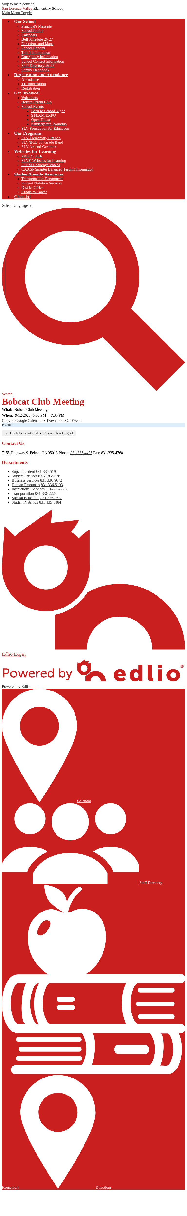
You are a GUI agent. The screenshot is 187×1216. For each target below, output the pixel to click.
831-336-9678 (49, 476)
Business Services (25, 480)
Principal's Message (36, 26)
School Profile (32, 30)
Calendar (84, 801)
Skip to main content (18, 4)
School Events (32, 106)
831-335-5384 (50, 502)
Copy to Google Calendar (22, 420)
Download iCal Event (64, 420)
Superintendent (23, 472)
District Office (32, 187)
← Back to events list (21, 433)
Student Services (24, 476)
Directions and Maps (37, 44)
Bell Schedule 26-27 (37, 39)
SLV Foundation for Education (45, 128)
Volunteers (29, 98)
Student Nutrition (25, 502)
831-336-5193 (52, 485)
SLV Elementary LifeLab (41, 138)
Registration (30, 88)
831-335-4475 (81, 453)
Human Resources (26, 485)
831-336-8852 (56, 489)
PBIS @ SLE (31, 156)
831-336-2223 (46, 493)
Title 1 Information (35, 52)
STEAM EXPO (43, 115)
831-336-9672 (51, 480)
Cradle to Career (34, 192)
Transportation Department (42, 179)
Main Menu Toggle (17, 13)
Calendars (29, 35)
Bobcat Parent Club (36, 102)
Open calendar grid (58, 433)
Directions (104, 1187)
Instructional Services (28, 489)
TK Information (33, 84)
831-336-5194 (47, 472)
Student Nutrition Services (41, 183)
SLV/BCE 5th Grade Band (42, 142)
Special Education (25, 498)
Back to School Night (48, 111)
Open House (41, 120)
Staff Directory (150, 883)
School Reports (33, 48)
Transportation (23, 493)
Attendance (30, 79)
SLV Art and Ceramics (38, 147)
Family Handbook (35, 70)
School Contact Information (42, 61)
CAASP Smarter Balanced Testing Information (57, 169)
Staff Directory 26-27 (37, 66)
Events (7, 425)
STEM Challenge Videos (40, 165)
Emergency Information (39, 57)
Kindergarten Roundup (49, 124)
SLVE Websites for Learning (43, 160)
